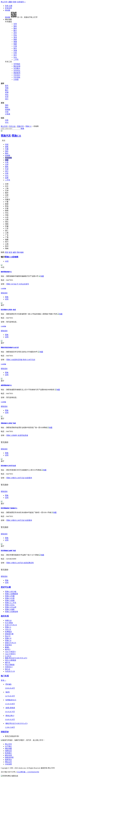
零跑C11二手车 (10, 603)
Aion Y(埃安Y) (10, 654)
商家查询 (17, 73)
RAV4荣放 (9, 623)
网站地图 (8, 748)
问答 (15, 53)
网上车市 (4, 2)
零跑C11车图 (10, 596)
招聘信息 (8, 751)
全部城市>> (21, 2)
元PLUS (8, 629)
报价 (15, 26)
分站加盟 (8, 764)
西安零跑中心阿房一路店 (8, 309)
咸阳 (14, 252)
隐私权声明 (9, 757)
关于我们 (8, 746)
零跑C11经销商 (11, 257)
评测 (15, 50)
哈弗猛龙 (8, 632)
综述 (6, 144)
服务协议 (8, 760)
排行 (15, 55)
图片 (15, 30)
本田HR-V (9, 667)
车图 (6, 149)
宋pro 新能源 (9, 665)
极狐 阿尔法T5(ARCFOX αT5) (16, 658)
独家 (15, 44)
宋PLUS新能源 (10, 660)
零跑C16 (8, 640)
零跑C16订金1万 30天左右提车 (17, 284)
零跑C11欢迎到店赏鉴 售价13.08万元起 (20, 360)
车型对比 (17, 70)
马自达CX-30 (10, 671)
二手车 (16, 59)
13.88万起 (3, 288)
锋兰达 (7, 669)
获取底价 (4, 293)
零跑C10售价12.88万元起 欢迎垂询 (19, 478)
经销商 (7, 109)
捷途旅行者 (9, 634)
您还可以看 (6, 587)
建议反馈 (8, 755)
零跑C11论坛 (10, 605)
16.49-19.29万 (10, 719)
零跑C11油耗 (10, 609)
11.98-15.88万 (10, 727)
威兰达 (7, 662)
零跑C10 (8, 638)
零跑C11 (28, 126)
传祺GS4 (8, 620)
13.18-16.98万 (10, 704)
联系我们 (8, 753)
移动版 (7, 10)
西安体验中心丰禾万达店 (8, 465)
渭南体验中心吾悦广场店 (8, 423)
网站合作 (8, 762)
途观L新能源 (10, 708)
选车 (15, 33)
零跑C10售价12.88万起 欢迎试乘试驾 (20, 563)
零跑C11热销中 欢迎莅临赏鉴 (17, 435)
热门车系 (5, 676)
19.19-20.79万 (10, 712)
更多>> (3, 680)
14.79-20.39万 (10, 696)
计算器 (16, 79)
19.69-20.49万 (10, 688)
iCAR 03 (8, 656)
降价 (15, 28)
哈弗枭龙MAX (10, 700)
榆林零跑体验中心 (6, 272)
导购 (6, 88)
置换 (6, 297)
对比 (15, 35)
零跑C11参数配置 (11, 594)
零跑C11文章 (10, 598)
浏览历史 (5, 732)
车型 (15, 24)
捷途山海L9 (9, 715)
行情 (15, 46)
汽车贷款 (17, 77)
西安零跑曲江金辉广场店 (8, 550)
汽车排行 (17, 75)
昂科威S (8, 684)
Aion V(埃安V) (10, 652)
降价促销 (17, 66)
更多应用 (8, 8)
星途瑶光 (8, 645)
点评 (6, 164)
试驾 (6, 299)
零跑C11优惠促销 (11, 611)
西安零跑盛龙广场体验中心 (9, 508)
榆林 (22, 252)
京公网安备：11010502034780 (28, 772)
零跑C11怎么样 (10, 607)
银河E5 (7, 649)
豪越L (7, 647)
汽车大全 (12, 126)
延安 (10, 252)
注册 (10, 6)
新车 (15, 48)
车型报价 (17, 64)
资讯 (15, 37)
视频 (15, 42)
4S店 (7, 261)
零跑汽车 (20, 126)
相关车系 (5, 616)
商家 (15, 39)
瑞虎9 (7, 692)
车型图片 (17, 68)
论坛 (15, 57)
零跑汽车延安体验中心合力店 (10, 347)
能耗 (6, 167)
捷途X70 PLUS (10, 643)
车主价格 (8, 158)
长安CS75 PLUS (11, 625)
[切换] (14, 2)
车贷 (6, 169)
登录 (7, 6)
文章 (6, 162)
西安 (6, 252)
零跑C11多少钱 (10, 591)
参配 (6, 147)
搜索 (22, 128)
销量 (6, 160)
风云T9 (7, 636)
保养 (6, 178)
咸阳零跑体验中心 (6, 385)
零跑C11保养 (10, 600)
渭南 (18, 252)
